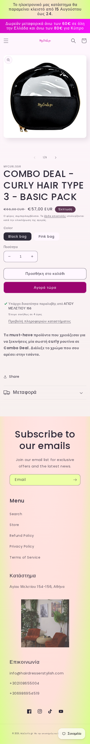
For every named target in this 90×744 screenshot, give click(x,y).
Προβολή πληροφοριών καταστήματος (39, 321)
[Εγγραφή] (75, 479)
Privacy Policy (22, 546)
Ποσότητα (11, 247)
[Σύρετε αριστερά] (34, 157)
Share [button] (14, 376)
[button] (6, 40)
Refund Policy (22, 535)
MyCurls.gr (26, 733)
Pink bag (46, 236)
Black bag (17, 236)
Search (16, 514)
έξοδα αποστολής (55, 216)
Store (14, 524)
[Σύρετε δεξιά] (55, 157)
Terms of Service (25, 557)
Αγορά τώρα (45, 287)
